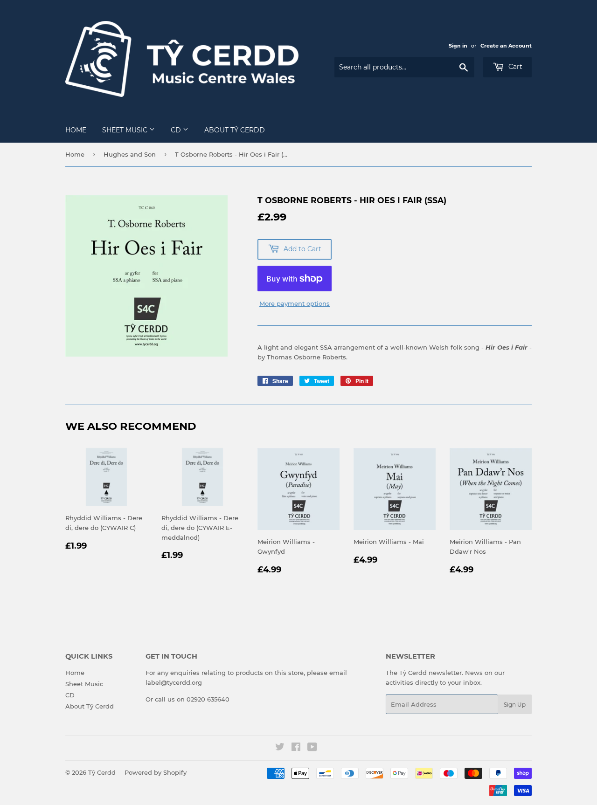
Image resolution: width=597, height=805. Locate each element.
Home (75, 130)
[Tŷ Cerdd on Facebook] (296, 748)
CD (177, 130)
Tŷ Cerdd (102, 772)
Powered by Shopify (156, 772)
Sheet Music (125, 130)
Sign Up (515, 704)
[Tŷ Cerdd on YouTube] (312, 748)
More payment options (294, 303)
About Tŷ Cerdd (234, 130)
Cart (514, 66)
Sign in (458, 45)
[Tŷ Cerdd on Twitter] (280, 748)
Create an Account (506, 45)
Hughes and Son (130, 154)
